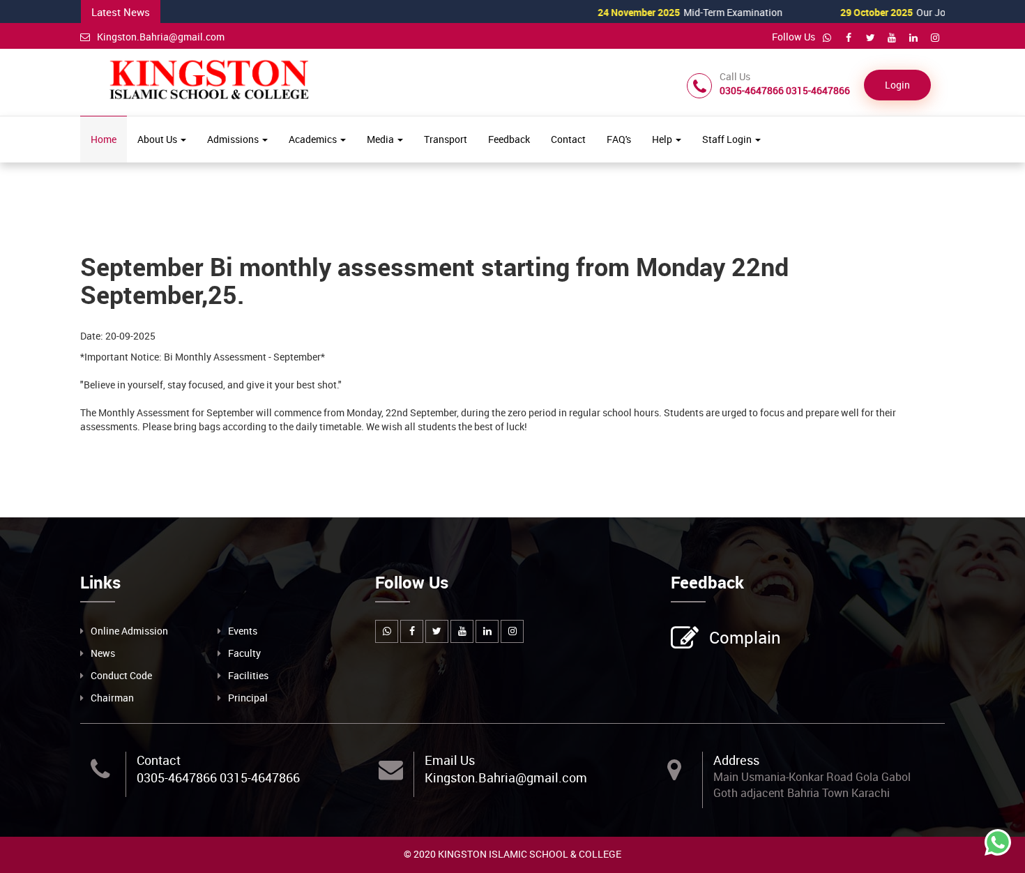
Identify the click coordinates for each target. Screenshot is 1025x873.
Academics (314, 139)
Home (103, 139)
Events (242, 630)
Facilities (248, 675)
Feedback (509, 139)
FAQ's (619, 139)
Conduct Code (121, 675)
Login (897, 84)
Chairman (112, 697)
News (103, 653)
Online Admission (129, 630)
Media (381, 139)
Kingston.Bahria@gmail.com (161, 36)
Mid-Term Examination (662, 12)
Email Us (450, 760)
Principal (248, 697)
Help (663, 139)
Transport (445, 139)
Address (736, 760)
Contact (568, 139)
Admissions (234, 139)
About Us (158, 139)
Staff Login (728, 139)
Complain (745, 637)
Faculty (244, 653)
